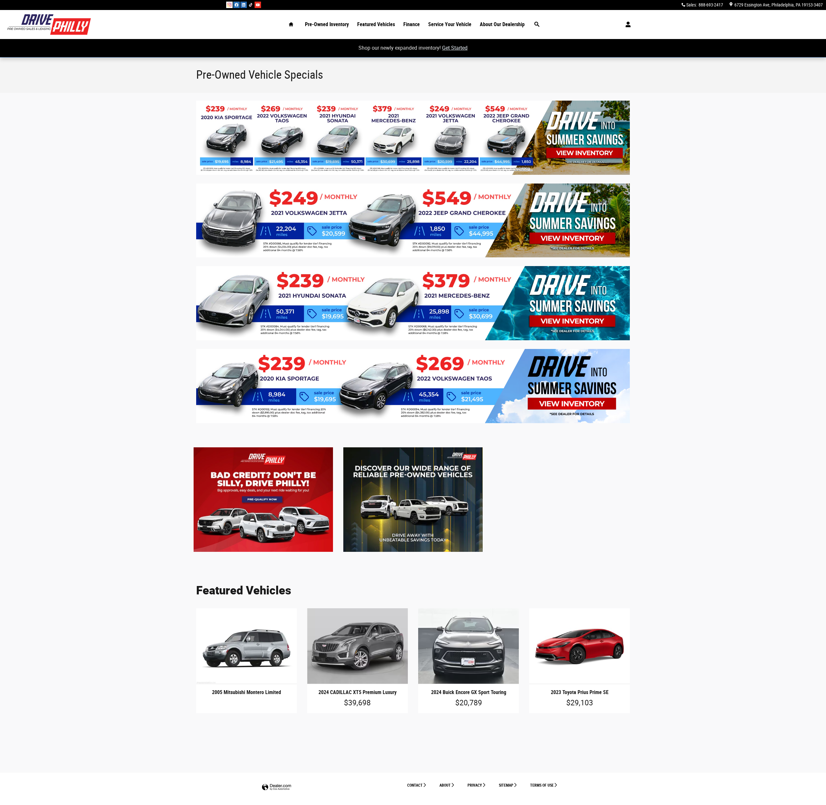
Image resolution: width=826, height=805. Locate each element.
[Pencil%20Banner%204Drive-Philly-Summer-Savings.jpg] (413, 138)
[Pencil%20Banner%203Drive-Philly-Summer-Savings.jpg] (413, 221)
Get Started (455, 48)
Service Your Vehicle (449, 24)
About (445, 785)
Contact (415, 785)
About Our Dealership (502, 24)
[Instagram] (229, 5)
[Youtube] (258, 5)
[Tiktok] (250, 5)
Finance (411, 24)
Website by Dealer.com (276, 787)
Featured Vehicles (376, 24)
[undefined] (413, 138)
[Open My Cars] (626, 24)
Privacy (475, 785)
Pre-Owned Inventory (327, 24)
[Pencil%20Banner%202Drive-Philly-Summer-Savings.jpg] (413, 303)
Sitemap (506, 785)
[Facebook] (236, 5)
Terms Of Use (542, 785)
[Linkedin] (243, 5)
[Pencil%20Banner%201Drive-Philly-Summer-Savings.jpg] (413, 386)
